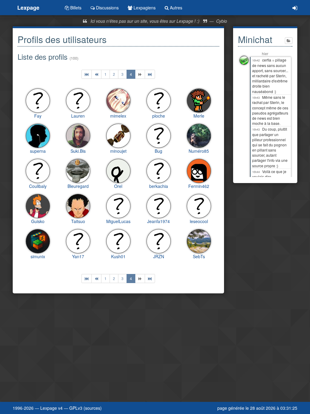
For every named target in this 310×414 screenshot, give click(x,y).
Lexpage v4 (51, 408)
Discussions (107, 8)
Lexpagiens (144, 8)
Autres (175, 8)
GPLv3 (75, 408)
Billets (75, 8)
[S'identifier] (295, 7)
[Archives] (288, 40)
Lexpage (28, 8)
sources (92, 408)
